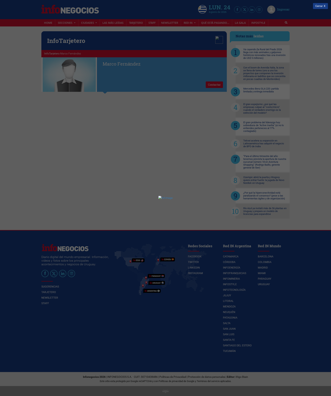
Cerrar (319, 6)
